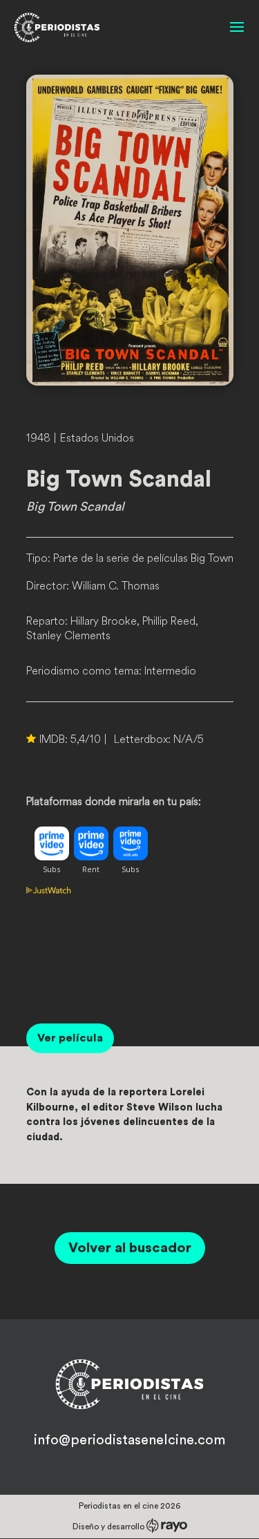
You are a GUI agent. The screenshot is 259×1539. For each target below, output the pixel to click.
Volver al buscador (129, 1248)
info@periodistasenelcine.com (129, 1440)
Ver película (70, 1038)
